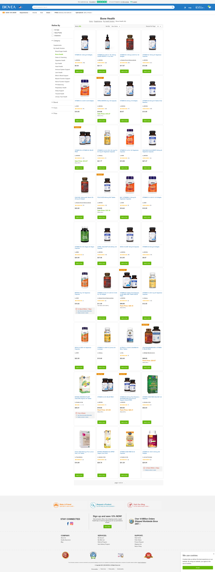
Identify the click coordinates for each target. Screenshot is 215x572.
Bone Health (59, 54)
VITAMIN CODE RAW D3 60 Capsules (127, 452)
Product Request (139, 542)
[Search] (173, 7)
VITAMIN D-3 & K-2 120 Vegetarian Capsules (129, 150)
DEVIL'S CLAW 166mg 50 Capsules (129, 246)
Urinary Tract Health (61, 97)
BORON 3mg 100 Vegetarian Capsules (82, 293)
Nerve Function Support (62, 82)
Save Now (107, 526)
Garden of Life (79, 402)
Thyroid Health (59, 94)
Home (91, 21)
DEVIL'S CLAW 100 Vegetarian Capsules (83, 348)
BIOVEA (78, 60)
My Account (101, 538)
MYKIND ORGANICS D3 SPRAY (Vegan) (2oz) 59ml (105, 452)
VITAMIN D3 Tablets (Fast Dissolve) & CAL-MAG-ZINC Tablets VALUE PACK (129, 294)
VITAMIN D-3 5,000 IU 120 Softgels (152, 197)
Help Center (138, 538)
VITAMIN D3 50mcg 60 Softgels (151, 246)
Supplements (98, 21)
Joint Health (58, 72)
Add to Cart (79, 71)
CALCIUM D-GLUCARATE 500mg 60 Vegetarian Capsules (152, 150)
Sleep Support (59, 91)
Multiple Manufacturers (149, 353)
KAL (122, 353)
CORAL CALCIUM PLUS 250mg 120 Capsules (107, 247)
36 (158, 26)
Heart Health (59, 66)
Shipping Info (138, 544)
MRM (77, 252)
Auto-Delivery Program (104, 544)
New (41, 13)
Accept (198, 567)
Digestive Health (60, 60)
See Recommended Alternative (85, 311)
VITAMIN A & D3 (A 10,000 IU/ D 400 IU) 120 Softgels (107, 293)
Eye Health (58, 63)
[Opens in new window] (68, 523)
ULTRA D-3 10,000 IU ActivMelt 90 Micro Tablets (129, 348)
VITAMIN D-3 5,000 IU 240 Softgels (84, 100)
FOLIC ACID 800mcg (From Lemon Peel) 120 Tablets (84, 452)
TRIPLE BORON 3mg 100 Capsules (106, 100)
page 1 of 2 (118, 483)
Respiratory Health (60, 88)
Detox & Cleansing (61, 57)
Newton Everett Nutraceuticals (128, 60)
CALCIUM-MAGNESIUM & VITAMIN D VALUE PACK (152, 348)
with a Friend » (84, 13)
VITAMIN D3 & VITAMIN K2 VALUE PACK (84, 150)
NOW (77, 106)
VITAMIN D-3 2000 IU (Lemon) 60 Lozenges (106, 348)
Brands (35, 13)
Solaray (100, 155)
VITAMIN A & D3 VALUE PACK (105, 397)
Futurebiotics (79, 457)
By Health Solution (109, 21)
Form (55, 108)
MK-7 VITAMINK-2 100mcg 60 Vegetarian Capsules (128, 198)
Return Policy (138, 546)
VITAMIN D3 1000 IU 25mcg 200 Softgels (151, 452)
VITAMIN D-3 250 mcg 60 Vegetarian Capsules (152, 293)
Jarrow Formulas (148, 457)
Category (56, 40)
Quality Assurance (66, 540)
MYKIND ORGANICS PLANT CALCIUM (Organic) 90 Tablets (83, 397)
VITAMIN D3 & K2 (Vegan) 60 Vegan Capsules (84, 247)
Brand (55, 102)
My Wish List (101, 540)
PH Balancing (59, 85)
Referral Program (102, 542)
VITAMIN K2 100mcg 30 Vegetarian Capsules (152, 55)
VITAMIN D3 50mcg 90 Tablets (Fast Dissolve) (152, 101)
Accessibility (95, 569)
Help (189, 8)
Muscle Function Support (62, 78)
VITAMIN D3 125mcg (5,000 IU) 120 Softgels (129, 55)
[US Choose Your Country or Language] (21, 7)
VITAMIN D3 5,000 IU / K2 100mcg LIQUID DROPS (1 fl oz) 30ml (106, 55)
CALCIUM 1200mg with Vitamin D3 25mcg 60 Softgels (84, 198)
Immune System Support (62, 69)
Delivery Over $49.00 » (63, 13)
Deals (48, 13)
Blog (62, 542)
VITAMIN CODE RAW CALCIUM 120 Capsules (152, 397)
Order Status (138, 540)
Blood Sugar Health (61, 51)
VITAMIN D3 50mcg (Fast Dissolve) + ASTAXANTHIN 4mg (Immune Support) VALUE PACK (130, 398)
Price (55, 113)
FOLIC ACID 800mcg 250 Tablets (106, 197)
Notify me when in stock (83, 313)
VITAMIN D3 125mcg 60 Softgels (83, 55)
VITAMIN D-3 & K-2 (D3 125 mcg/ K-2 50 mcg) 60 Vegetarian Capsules (107, 150)
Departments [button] (24, 13)
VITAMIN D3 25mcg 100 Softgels (128, 100)
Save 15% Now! (11, 13)
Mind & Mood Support (61, 75)
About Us (63, 538)
